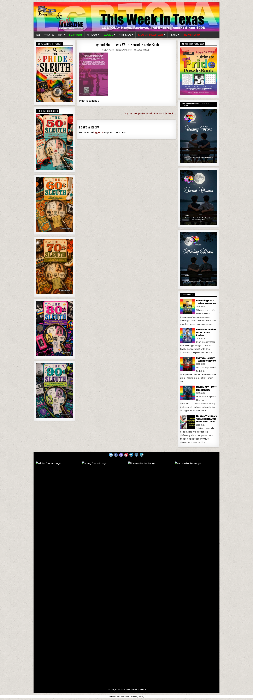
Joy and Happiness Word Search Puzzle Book (126, 45)
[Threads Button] (121, 455)
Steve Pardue (109, 50)
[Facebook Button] (116, 455)
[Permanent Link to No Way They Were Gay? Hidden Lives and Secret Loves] (187, 422)
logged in (98, 132)
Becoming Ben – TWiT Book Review (206, 302)
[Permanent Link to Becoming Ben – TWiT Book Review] (187, 306)
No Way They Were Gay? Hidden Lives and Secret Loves (206, 418)
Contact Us (49, 34)
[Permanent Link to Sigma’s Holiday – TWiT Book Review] (187, 364)
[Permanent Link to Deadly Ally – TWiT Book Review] (187, 393)
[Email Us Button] (141, 455)
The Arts (173, 34)
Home (38, 34)
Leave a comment (143, 50)
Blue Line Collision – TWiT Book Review (206, 332)
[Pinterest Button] (126, 455)
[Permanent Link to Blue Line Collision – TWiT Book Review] (187, 335)
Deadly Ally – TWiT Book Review (206, 388)
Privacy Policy (137, 696)
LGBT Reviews (92, 34)
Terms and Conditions (119, 696)
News (60, 34)
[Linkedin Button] (131, 455)
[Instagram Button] (136, 455)
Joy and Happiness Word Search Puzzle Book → (150, 113)
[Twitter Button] (111, 455)
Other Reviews (125, 34)
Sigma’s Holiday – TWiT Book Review (206, 359)
